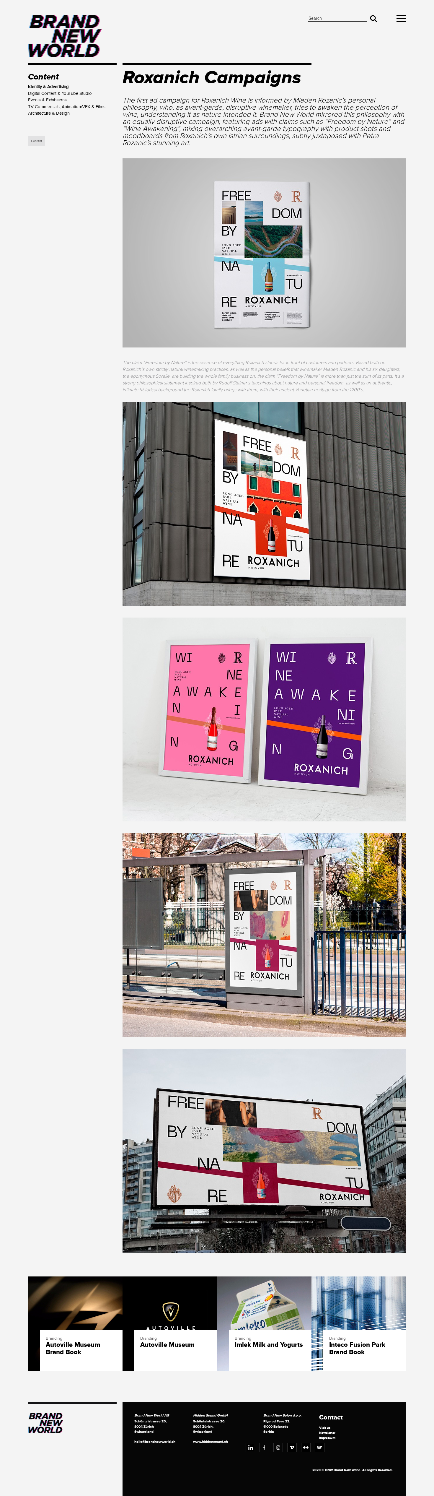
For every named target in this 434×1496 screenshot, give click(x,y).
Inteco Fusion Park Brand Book (357, 1348)
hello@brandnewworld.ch (154, 1442)
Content (36, 141)
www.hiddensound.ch (210, 1442)
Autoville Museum (167, 1345)
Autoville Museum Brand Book (73, 1348)
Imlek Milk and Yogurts (269, 1345)
